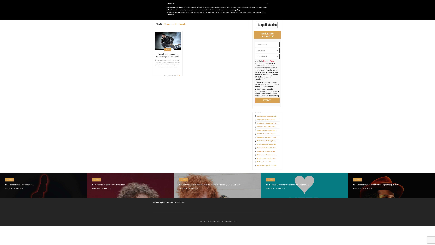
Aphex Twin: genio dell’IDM (267, 165)
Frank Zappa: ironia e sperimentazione (267, 158)
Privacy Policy (269, 61)
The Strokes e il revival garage (267, 144)
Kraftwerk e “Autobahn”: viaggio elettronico (267, 123)
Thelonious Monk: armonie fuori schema (267, 155)
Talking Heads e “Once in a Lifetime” (267, 162)
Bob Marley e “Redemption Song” (267, 134)
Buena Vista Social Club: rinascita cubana (267, 148)
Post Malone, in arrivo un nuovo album (109, 185)
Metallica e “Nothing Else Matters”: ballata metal (267, 141)
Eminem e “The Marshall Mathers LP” (267, 151)
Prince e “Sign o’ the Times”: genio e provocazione (267, 127)
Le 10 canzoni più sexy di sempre (19, 185)
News (168, 49)
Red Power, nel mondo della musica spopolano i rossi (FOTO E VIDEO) (209, 185)
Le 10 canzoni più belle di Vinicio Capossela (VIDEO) (375, 185)
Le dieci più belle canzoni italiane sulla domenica (287, 185)
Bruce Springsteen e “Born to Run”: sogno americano (267, 130)
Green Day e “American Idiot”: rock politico (267, 116)
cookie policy (235, 10)
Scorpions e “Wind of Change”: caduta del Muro (267, 120)
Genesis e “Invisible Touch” (267, 137)
